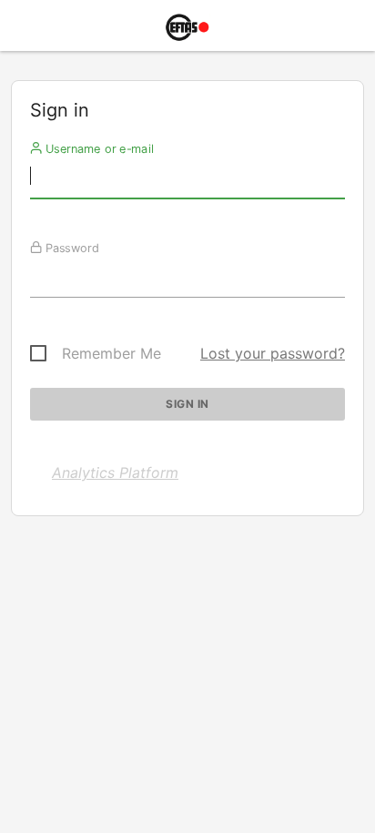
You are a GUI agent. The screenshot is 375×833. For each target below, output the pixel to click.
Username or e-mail (98, 148)
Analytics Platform (115, 472)
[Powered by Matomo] (188, 30)
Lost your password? (272, 353)
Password (70, 247)
